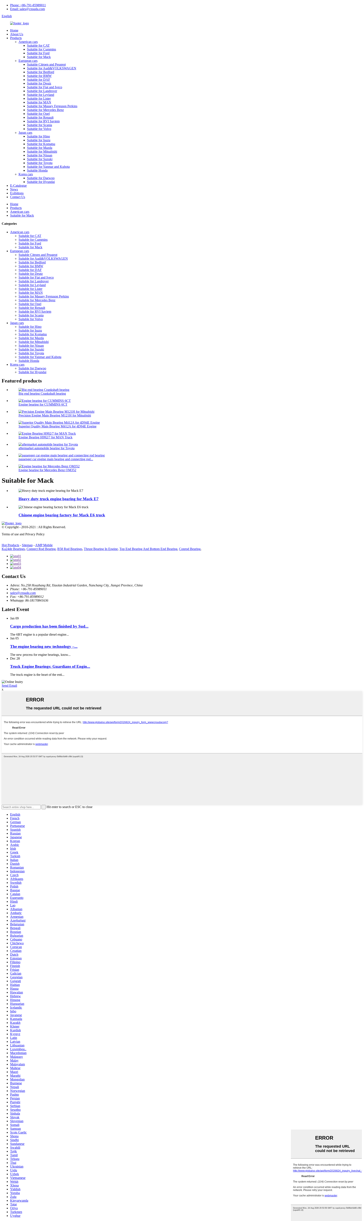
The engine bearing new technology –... (44, 646)
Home (14, 30)
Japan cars (25, 132)
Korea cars (26, 174)
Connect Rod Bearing (41, 549)
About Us (16, 34)
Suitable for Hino (38, 136)
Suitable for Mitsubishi (42, 151)
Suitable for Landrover (42, 91)
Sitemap (27, 545)
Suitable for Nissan (39, 155)
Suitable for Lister (39, 98)
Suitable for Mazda (39, 147)
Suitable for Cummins (41, 49)
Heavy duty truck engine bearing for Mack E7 (59, 499)
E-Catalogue (18, 185)
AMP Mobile (44, 545)
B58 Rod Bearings (69, 549)
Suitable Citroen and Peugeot (46, 64)
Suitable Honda (37, 170)
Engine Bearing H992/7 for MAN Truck (45, 437)
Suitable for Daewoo (41, 178)
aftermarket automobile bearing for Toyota (47, 448)
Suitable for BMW (39, 76)
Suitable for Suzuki (39, 159)
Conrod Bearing (190, 549)
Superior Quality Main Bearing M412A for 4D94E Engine (57, 426)
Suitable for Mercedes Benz (45, 110)
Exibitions (17, 193)
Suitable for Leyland (40, 95)
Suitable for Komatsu (41, 144)
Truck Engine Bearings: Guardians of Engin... (50, 666)
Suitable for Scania (39, 125)
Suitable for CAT (38, 45)
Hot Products (10, 545)
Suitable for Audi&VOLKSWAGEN (51, 68)
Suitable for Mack (39, 57)
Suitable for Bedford (40, 72)
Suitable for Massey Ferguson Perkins (52, 106)
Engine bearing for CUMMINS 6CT (43, 404)
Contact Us (17, 197)
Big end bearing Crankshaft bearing (42, 393)
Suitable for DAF (38, 79)
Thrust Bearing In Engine (101, 549)
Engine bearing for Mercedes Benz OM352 (47, 470)
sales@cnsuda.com (23, 593)
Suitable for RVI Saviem (43, 121)
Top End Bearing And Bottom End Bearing (148, 549)
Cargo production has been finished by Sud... (49, 626)
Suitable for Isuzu (38, 140)
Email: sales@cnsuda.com (27, 9)
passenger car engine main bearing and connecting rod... (56, 459)
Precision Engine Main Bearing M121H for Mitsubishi (55, 415)
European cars (28, 60)
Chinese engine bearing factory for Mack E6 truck (62, 515)
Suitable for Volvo (39, 129)
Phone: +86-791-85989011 (28, 5)
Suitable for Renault (40, 117)
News (14, 189)
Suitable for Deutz (39, 83)
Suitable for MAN (39, 102)
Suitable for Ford (38, 53)
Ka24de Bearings (13, 549)
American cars (28, 42)
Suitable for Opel (38, 113)
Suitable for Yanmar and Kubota (48, 166)
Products (16, 38)
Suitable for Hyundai (41, 182)
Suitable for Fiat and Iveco (44, 87)
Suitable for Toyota (39, 163)
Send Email (9, 685)
